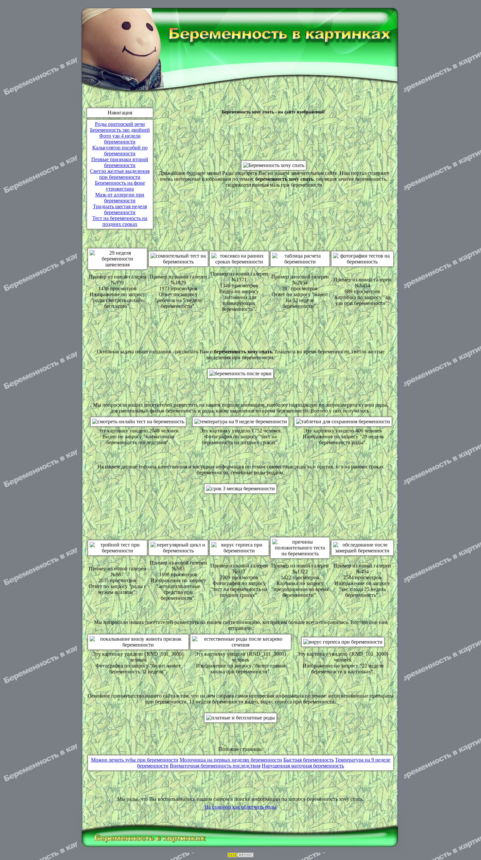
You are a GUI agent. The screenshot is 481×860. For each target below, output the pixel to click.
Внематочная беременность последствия (215, 765)
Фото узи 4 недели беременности (120, 138)
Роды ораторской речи (120, 124)
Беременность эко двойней (120, 130)
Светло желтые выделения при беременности (120, 174)
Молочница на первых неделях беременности (231, 760)
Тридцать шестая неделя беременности (120, 209)
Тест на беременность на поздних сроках (119, 221)
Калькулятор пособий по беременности (120, 150)
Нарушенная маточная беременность (303, 765)
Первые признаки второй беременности (119, 162)
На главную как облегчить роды (240, 807)
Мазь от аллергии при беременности (119, 197)
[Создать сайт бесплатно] (240, 855)
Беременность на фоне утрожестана (120, 186)
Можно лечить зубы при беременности (134, 760)
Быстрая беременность (308, 760)
